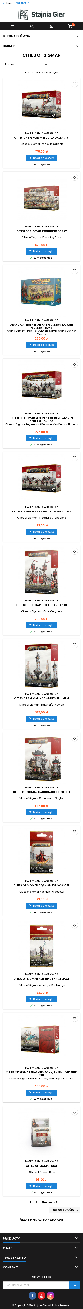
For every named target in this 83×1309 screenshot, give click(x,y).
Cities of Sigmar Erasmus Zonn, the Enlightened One (41, 1073)
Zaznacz (26, 64)
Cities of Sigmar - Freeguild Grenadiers (41, 511)
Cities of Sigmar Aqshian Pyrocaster (42, 885)
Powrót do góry (65, 1210)
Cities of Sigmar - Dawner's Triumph (41, 698)
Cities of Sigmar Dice (41, 1166)
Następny (50, 1202)
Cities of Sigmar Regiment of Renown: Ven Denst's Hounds (41, 419)
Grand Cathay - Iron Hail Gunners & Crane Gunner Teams (41, 326)
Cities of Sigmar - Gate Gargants (41, 605)
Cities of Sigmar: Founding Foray (41, 231)
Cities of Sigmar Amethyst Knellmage (41, 979)
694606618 (22, 3)
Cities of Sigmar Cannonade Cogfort (41, 792)
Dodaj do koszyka (41, 157)
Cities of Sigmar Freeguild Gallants (41, 138)
